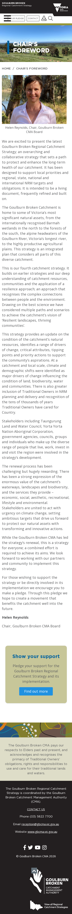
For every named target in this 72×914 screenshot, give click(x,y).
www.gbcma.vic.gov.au (42, 832)
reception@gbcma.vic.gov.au (40, 824)
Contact (33, 18)
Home (6, 68)
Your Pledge (16, 18)
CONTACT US (36, 809)
